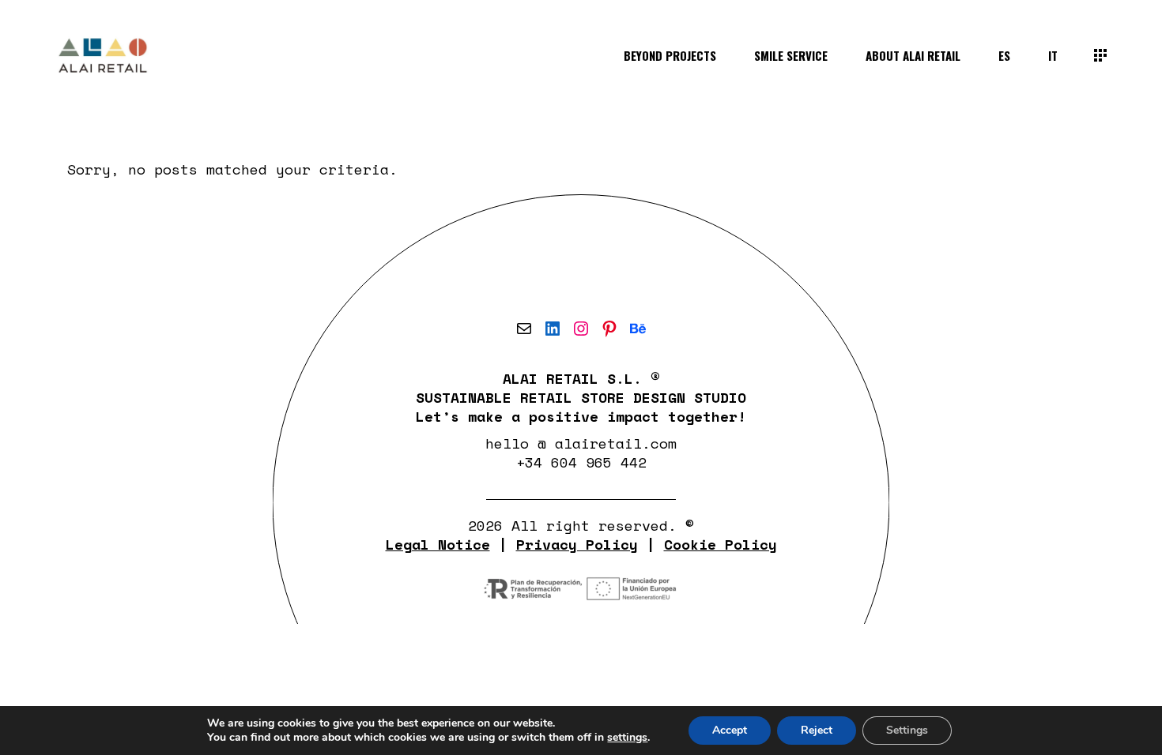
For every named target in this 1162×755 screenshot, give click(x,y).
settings (627, 738)
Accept (729, 730)
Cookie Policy (720, 544)
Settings (907, 730)
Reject (816, 730)
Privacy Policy (577, 544)
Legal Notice (438, 544)
